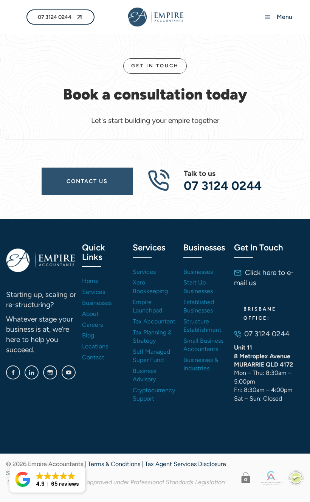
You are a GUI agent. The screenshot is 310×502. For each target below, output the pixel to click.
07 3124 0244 (49, 15)
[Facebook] (13, 372)
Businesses (97, 302)
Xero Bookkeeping (150, 286)
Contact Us (60, 173)
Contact (93, 357)
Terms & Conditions (114, 464)
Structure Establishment (202, 325)
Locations (95, 346)
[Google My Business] (50, 372)
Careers (92, 324)
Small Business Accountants (203, 345)
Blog (88, 335)
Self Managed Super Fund (151, 356)
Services (93, 291)
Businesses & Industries (200, 364)
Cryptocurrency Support (154, 394)
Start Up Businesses (198, 286)
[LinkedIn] (32, 372)
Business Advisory (144, 375)
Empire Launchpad (147, 306)
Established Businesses (198, 306)
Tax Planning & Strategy (152, 336)
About (90, 313)
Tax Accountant (154, 321)
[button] (47, 479)
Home (90, 280)
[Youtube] (69, 372)
